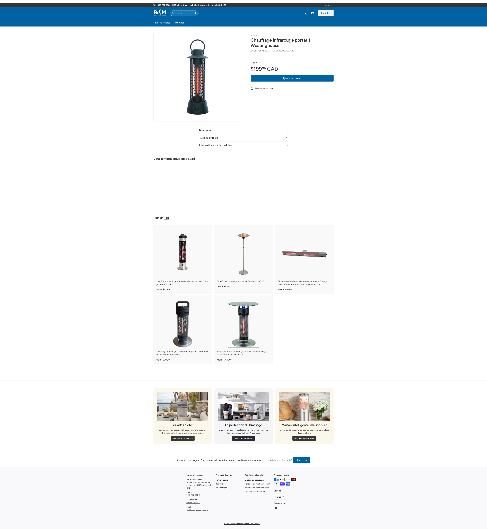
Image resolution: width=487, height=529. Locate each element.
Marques (180, 22)
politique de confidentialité (257, 488)
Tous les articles (161, 22)
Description (205, 130)
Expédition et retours (254, 480)
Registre (325, 13)
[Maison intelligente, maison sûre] (304, 406)
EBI (254, 35)
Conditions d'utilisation (255, 491)
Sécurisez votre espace (304, 438)
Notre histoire (222, 480)
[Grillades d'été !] (182, 406)
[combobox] (184, 13)
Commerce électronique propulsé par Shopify (242, 524)
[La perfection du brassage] (243, 406)
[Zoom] (198, 77)
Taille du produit (208, 137)
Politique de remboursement (257, 484)
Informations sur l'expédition (215, 145)
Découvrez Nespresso (243, 438)
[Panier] (312, 13)
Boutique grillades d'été (182, 438)
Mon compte (221, 488)
